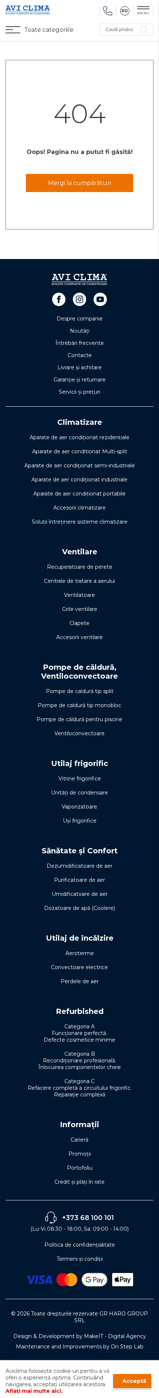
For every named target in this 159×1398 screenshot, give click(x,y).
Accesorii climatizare (79, 507)
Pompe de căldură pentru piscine (79, 719)
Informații (79, 1124)
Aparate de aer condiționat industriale (79, 479)
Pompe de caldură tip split (80, 691)
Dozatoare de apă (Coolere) (79, 908)
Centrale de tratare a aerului (79, 581)
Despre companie (80, 318)
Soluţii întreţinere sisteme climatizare (80, 521)
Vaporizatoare (79, 806)
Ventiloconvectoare (79, 733)
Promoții (79, 1153)
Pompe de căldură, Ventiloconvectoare (79, 671)
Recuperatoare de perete (79, 567)
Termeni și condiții (80, 1259)
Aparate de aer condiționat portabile (79, 493)
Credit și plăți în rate (79, 1182)
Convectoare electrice (79, 967)
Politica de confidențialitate (79, 1244)
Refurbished (80, 1011)
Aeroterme (79, 953)
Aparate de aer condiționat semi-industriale (79, 465)
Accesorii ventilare (79, 637)
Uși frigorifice (80, 820)
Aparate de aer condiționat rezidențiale (79, 437)
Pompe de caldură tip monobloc (79, 705)
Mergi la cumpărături (79, 182)
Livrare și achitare (79, 367)
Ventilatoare (79, 595)
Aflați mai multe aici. (34, 1391)
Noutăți (79, 330)
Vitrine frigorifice (79, 778)
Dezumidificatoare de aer (79, 866)
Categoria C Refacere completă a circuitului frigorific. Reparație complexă (80, 1088)
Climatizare (79, 422)
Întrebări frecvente (79, 343)
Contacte (80, 355)
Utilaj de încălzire (80, 938)
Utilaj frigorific (79, 763)
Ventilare (79, 551)
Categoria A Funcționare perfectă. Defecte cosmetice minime (79, 1033)
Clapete (79, 623)
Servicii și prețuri (79, 392)
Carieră (79, 1139)
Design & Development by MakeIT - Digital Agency (79, 1336)
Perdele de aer (80, 981)
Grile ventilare (79, 609)
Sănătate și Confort (80, 850)
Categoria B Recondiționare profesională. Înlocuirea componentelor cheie (79, 1061)
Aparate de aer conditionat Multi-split (79, 451)
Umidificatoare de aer (80, 894)
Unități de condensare (79, 792)
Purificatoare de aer (79, 880)
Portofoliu (79, 1168)
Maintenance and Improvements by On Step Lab (79, 1346)
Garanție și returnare (80, 379)
